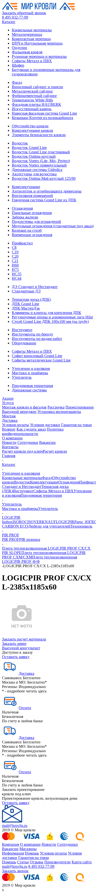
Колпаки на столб (27, 230)
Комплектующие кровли (32, 130)
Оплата (25, 708)
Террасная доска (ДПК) (31, 299)
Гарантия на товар (76, 425)
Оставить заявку (16, 657)
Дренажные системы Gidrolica (37, 170)
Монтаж (9, 416)
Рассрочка (56, 407)
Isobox (7, 522)
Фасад (17, 82)
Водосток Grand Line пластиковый (41, 152)
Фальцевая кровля (27, 52)
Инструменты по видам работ (37, 339)
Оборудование (24, 343)
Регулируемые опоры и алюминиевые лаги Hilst (52, 317)
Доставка (9, 420)
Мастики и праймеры (30, 373)
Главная (8, 456)
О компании (12, 438)
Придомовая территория (32, 386)
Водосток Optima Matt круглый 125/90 (44, 178)
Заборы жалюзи (25, 217)
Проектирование (79, 407)
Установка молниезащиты (59, 412)
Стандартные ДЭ (26, 291)
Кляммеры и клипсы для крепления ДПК (46, 313)
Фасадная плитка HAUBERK (36, 104)
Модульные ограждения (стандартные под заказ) (53, 226)
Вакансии (47, 442)
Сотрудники (27, 442)
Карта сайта (82, 862)
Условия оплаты (15, 425)
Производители (57, 862)
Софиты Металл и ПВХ (32, 61)
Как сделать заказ (31, 429)
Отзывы (36, 862)
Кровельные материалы (32, 30)
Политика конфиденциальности (33, 431)
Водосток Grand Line (29, 147)
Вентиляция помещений (32, 195)
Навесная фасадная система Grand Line (44, 113)
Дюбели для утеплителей (49, 526)
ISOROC (20, 522)
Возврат (9, 429)
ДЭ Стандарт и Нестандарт (35, 287)
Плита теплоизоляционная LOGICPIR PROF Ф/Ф (39, 559)
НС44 (16, 278)
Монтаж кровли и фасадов (24, 407)
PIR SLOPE (11, 553)
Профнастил (22, 243)
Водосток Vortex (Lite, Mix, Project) (41, 161)
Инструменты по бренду (32, 334)
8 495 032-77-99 (15, 17)
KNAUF (49, 522)
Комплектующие (26, 187)
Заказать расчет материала (24, 639)
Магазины (28, 849)
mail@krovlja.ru (14, 825)
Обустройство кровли (30, 126)
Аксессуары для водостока (34, 174)
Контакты (10, 447)
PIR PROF (10, 535)
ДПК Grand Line (25, 304)
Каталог (9, 22)
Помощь (32, 853)
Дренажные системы (29, 390)
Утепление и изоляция (31, 368)
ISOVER (34, 522)
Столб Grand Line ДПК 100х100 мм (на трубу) (50, 321)
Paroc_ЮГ (82, 522)
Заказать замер (14, 643)
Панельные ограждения (32, 213)
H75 (15, 269)
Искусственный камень (31, 109)
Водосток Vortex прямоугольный (39, 165)
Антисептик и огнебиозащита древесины (46, 191)
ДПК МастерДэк (26, 308)
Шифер (18, 65)
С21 (15, 261)
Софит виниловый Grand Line (37, 356)
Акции (8, 398)
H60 (15, 265)
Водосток (20, 143)
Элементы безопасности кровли (39, 135)
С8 (14, 247)
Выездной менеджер (19, 412)
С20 (15, 256)
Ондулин (19, 48)
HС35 (16, 274)
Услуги (8, 403)
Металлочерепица (27, 34)
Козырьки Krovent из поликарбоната (42, 118)
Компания (10, 844)
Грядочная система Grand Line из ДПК (44, 200)
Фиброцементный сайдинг (34, 96)
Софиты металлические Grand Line (41, 360)
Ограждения (22, 208)
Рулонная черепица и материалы (39, 56)
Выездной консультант (21, 648)
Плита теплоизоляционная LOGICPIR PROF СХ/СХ (46, 548)
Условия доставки (45, 425)
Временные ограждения (32, 235)
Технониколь (81, 526)
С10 (15, 252)
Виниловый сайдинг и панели (37, 87)
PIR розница (29, 539)
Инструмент (22, 330)
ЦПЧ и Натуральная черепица (37, 43)
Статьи (23, 862)
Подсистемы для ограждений (36, 221)
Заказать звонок (15, 871)
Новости (9, 442)
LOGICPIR (11, 517)
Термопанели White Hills (32, 100)
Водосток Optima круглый (34, 156)
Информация (13, 853)
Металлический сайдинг (32, 91)
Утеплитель (22, 377)
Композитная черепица (31, 39)
